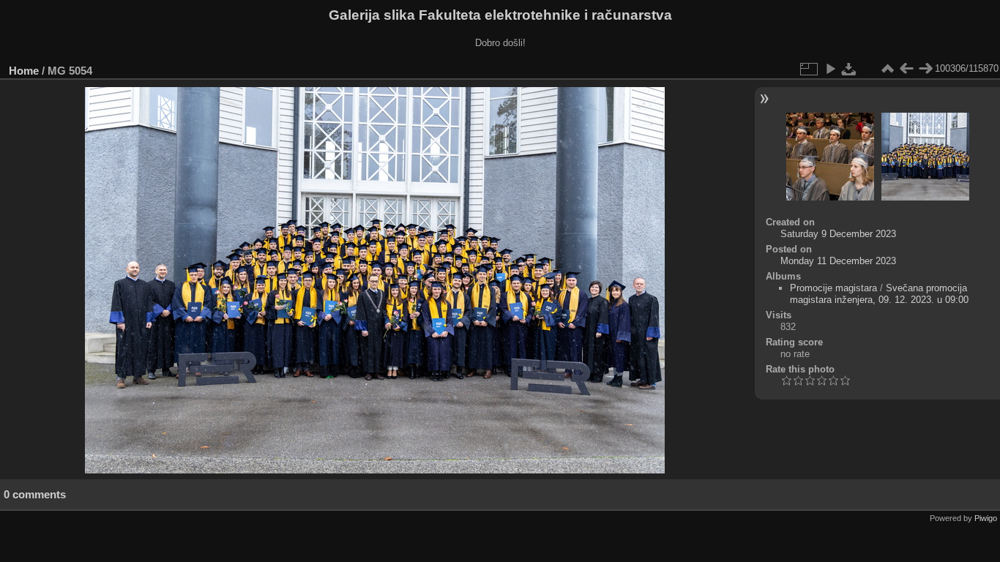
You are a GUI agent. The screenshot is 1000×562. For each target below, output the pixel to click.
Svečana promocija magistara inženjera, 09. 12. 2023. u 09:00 (879, 293)
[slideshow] (830, 68)
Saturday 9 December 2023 (838, 233)
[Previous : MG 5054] (906, 68)
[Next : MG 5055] (925, 68)
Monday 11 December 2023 (838, 260)
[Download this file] (849, 68)
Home (24, 70)
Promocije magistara (833, 287)
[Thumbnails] (887, 68)
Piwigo (985, 518)
